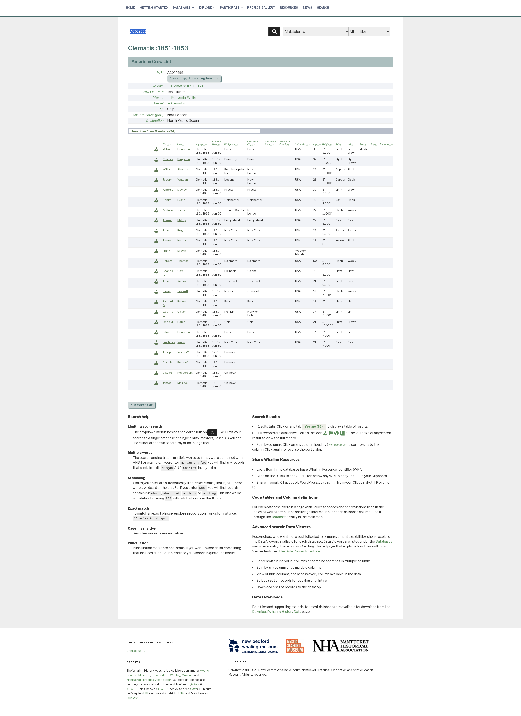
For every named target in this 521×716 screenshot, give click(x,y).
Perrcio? (182, 362)
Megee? (182, 382)
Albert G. (168, 189)
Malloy (181, 220)
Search (323, 7)
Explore (205, 7)
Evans (181, 199)
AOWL (131, 689)
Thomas (183, 260)
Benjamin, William (184, 98)
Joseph (167, 179)
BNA (180, 693)
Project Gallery (261, 7)
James (167, 240)
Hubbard (182, 240)
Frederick (169, 342)
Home (130, 7)
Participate (229, 7)
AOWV (195, 684)
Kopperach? (185, 372)
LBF (146, 693)
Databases (181, 7)
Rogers (182, 230)
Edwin (167, 332)
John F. (167, 281)
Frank (166, 250)
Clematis (178, 103)
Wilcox (181, 281)
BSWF (161, 689)
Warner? (183, 352)
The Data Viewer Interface (299, 551)
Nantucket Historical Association (149, 679)
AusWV (132, 698)
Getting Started (154, 7)
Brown (181, 250)
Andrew (168, 210)
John (166, 230)
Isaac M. (168, 321)
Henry (167, 199)
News (307, 7)
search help (141, 404)
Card (180, 271)
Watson (182, 179)
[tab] (194, 131)
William (167, 149)
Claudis (167, 362)
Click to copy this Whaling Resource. (194, 78)
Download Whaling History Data (276, 612)
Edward (168, 372)
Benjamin (183, 149)
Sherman (183, 169)
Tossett (182, 291)
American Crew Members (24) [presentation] (153, 131)
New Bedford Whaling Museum (172, 675)
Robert (167, 260)
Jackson (182, 210)
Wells (181, 342)
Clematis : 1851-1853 (187, 86)
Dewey (182, 189)
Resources (289, 7)
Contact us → (136, 651)
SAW (193, 689)
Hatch (181, 321)
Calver (181, 311)
